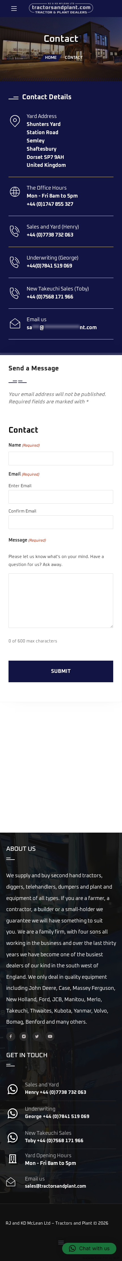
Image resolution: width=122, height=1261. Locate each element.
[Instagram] (23, 1036)
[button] (61, 1242)
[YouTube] (49, 1036)
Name (24, 445)
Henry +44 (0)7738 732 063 (55, 1092)
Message (27, 540)
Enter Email (20, 486)
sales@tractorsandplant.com (55, 1186)
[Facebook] (10, 1036)
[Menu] (14, 8)
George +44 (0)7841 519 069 (57, 1116)
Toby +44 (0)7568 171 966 (54, 1140)
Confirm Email (22, 511)
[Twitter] (36, 1036)
